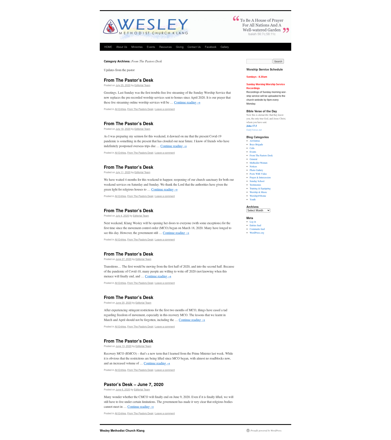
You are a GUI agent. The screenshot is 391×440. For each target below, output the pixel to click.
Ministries (137, 47)
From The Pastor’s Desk (128, 80)
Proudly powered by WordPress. (266, 430)
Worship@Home (258, 195)
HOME (108, 47)
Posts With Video (258, 173)
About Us (121, 47)
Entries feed (255, 225)
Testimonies (255, 184)
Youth (253, 199)
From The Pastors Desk (140, 109)
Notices (253, 166)
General (253, 159)
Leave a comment (165, 109)
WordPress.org (257, 232)
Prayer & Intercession (260, 177)
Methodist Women (258, 162)
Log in (253, 221)
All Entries (120, 109)
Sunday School (257, 181)
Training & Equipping (260, 188)
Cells (252, 148)
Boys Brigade (256, 144)
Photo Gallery (256, 170)
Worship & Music (258, 192)
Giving (179, 47)
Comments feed (257, 228)
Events (151, 47)
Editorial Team (142, 85)
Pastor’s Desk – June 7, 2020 (134, 384)
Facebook (210, 47)
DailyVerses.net (254, 129)
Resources (165, 47)
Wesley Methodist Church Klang (122, 430)
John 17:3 (251, 126)
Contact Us (194, 47)
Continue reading (187, 102)
